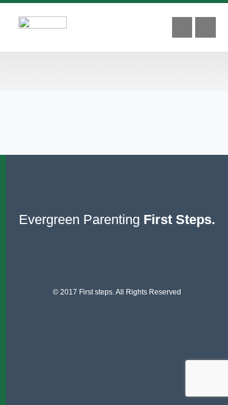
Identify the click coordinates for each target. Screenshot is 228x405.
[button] (114, 71)
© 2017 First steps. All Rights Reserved (117, 292)
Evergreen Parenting (117, 219)
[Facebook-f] (182, 27)
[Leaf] (205, 27)
